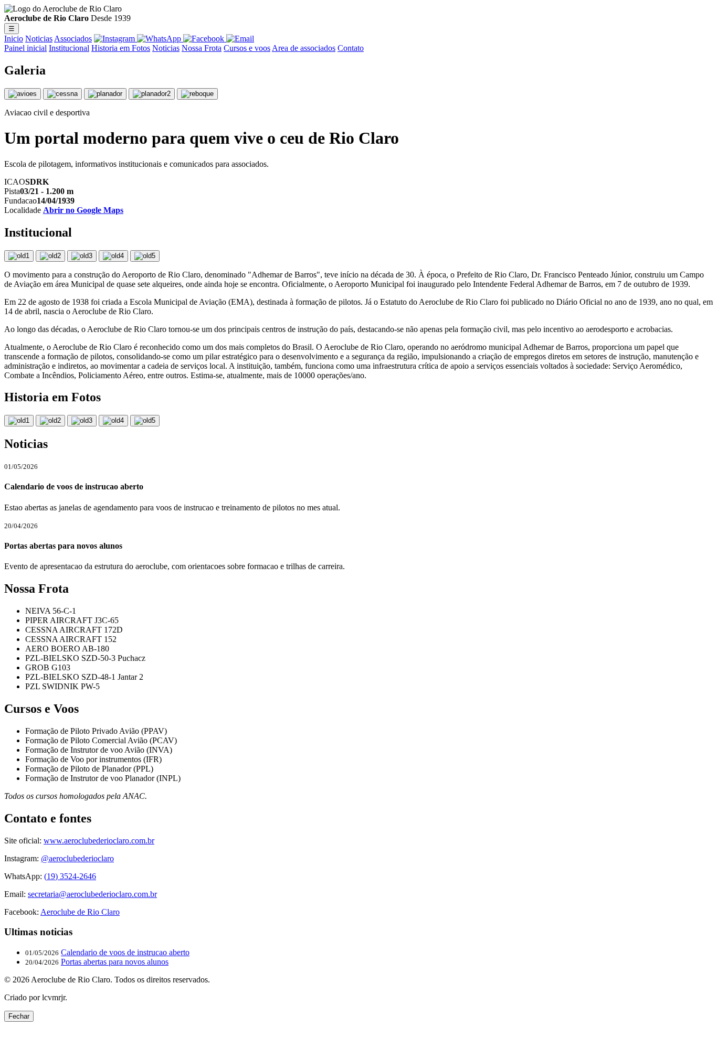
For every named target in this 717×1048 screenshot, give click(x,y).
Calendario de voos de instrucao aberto (125, 952)
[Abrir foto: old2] (50, 420)
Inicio (13, 38)
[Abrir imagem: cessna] (62, 94)
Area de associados (303, 48)
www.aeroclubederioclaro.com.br (99, 840)
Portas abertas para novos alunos (114, 961)
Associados (73, 38)
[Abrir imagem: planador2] (152, 94)
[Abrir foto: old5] (145, 420)
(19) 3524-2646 (70, 876)
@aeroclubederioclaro (77, 858)
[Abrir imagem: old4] (113, 256)
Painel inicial (25, 48)
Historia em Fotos (120, 48)
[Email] (240, 38)
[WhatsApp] (160, 38)
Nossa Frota (202, 48)
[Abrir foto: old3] (82, 420)
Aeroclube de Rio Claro (80, 911)
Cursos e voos (247, 48)
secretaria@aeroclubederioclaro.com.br (92, 894)
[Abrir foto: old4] (113, 420)
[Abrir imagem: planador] (105, 94)
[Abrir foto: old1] (19, 420)
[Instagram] (115, 38)
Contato (351, 48)
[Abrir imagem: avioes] (22, 94)
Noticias (38, 38)
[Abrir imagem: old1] (19, 256)
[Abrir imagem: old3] (82, 256)
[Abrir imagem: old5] (145, 256)
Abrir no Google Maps (83, 210)
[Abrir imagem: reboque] (197, 94)
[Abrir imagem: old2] (50, 256)
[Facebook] (204, 38)
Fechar (18, 1016)
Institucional (69, 48)
